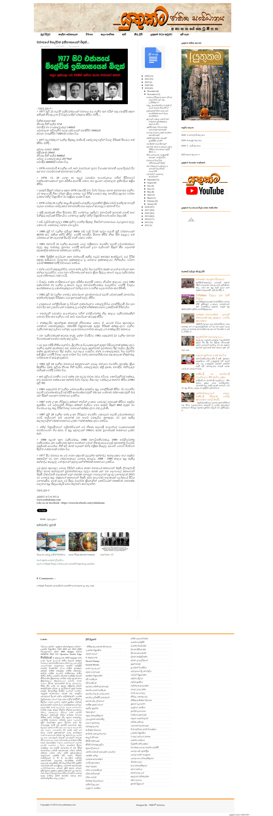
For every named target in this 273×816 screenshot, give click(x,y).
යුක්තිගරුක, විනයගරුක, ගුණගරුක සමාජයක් (157, 128)
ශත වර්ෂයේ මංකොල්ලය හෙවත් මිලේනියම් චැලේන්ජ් (157, 168)
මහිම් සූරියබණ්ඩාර (73, 753)
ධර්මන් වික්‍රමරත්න (59, 699)
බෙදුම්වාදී (57, 740)
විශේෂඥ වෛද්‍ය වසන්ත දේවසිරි (145, 747)
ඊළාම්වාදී (56, 661)
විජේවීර (71, 773)
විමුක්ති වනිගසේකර (139, 744)
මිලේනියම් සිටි (68, 763)
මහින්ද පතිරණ (137, 722)
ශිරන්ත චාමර (136, 762)
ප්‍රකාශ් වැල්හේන (74, 720)
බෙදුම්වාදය (48, 740)
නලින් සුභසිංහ (67, 702)
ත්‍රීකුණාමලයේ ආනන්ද (64, 681)
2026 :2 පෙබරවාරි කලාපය (193, 135)
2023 (147, 82)
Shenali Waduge (93, 661)
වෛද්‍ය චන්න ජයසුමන (140, 755)
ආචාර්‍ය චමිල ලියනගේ (95, 701)
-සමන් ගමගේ (91, 654)
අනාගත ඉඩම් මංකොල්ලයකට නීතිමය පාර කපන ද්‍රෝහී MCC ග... (159, 149)
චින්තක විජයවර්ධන (94, 781)
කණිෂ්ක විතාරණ (93, 730)
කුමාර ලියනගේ (92, 748)
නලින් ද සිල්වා (137, 678)
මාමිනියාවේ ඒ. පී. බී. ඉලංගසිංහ (57, 758)
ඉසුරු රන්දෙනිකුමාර (94, 715)
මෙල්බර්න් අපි (47, 765)
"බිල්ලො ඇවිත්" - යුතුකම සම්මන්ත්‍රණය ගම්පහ (61, 646)
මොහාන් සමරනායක (73, 765)
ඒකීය (64, 660)
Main (43, 519)
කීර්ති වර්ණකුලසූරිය (94, 744)
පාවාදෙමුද (45, 725)
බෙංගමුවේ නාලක (57, 737)
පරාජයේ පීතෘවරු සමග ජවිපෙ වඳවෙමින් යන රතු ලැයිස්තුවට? (159, 100)
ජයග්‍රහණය (59, 666)
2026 (147, 76)
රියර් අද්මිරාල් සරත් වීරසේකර (143, 729)
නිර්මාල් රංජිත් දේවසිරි (71, 713)
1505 (59, 649)
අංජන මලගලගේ (93, 668)
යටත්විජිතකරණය (48, 768)
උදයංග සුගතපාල (93, 723)
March (150, 198)
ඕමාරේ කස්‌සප (75, 660)
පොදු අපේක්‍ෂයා (74, 732)
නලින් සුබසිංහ (54, 702)
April (149, 195)
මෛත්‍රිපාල (58, 765)
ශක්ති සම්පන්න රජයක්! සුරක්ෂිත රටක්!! (156, 139)
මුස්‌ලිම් (79, 763)
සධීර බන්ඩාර (136, 769)
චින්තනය (44, 663)
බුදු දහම (44, 738)
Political (46, 657)
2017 (147, 210)
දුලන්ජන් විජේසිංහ (74, 691)
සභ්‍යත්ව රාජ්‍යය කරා (72, 775)
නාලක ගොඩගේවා (74, 707)
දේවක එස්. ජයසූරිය (71, 693)
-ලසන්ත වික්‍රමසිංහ (93, 650)
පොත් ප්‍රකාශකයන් (56, 732)
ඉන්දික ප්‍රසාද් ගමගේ (94, 704)
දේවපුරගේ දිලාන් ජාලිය (51, 696)
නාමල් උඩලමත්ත (138, 689)
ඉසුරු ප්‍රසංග (52, 519)
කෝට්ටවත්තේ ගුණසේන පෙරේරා (100, 752)
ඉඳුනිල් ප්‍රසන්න (92, 708)
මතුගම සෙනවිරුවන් (66, 743)
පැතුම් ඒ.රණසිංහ (138, 707)
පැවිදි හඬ (55, 725)
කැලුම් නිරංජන (92, 737)
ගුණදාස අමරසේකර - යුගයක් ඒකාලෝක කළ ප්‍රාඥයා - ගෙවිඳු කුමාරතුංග (213, 317)
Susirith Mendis (92, 665)
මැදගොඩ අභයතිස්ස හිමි (51, 763)
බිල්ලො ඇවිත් (76, 735)
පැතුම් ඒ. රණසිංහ (93, 788)
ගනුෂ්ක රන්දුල (92, 755)
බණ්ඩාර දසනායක (48, 735)
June (149, 189)
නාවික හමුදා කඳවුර (49, 710)
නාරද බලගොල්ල (58, 707)
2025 (147, 79)
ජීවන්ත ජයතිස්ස (68, 676)
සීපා (51, 778)
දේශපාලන (68, 696)
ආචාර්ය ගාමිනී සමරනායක (97, 686)
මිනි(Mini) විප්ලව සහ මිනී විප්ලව (213, 297)
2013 (147, 222)
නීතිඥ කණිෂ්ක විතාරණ (71, 715)
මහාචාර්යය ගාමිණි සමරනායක (54, 750)
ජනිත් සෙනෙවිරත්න (139, 638)
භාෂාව (74, 740)
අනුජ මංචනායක (93, 672)
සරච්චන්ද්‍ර (45, 778)
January (150, 204)
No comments (74, 46)
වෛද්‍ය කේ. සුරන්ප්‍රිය (140, 751)
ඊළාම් (49, 660)
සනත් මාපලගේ (137, 773)
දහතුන (44, 691)
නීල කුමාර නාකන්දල (72, 717)
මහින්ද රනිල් (55, 753)
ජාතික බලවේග (56, 673)
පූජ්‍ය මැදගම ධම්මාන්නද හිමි (53, 730)
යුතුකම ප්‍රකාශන (65, 770)
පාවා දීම (77, 722)
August (150, 182)
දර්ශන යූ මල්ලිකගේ (61, 688)
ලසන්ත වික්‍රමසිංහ (138, 733)
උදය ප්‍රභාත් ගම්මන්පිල (95, 719)
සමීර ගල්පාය (136, 780)
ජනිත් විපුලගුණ (70, 663)
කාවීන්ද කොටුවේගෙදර (96, 734)
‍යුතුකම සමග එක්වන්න (239, 814)
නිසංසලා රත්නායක (49, 715)
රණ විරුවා (45, 773)
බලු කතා (66, 735)
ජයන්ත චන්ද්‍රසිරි (74, 666)
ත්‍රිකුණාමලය (46, 681)
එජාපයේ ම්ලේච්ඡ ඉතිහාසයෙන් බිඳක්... (63, 42)
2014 (147, 219)
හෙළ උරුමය (59, 778)
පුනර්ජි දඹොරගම (69, 725)
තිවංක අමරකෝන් (56, 683)
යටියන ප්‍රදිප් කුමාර (65, 768)
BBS (63, 651)
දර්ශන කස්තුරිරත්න (139, 657)
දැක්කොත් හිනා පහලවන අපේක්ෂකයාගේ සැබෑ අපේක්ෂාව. (157, 113)
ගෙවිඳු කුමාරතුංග (93, 763)
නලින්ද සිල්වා (58, 705)
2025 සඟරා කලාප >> (190, 154)
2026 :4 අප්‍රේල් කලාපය (191, 140)
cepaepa (73, 658)
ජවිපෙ (62, 668)
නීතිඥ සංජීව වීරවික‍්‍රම (51, 717)
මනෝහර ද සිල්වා (56, 745)
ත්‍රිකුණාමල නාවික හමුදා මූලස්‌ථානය (66, 678)
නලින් (70, 699)
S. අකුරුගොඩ (59, 658)
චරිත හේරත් (91, 777)
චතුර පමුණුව (91, 766)
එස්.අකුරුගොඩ (92, 726)
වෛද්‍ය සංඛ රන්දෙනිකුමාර (142, 758)
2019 (147, 88)
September (152, 179)
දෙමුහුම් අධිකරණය (50, 693)
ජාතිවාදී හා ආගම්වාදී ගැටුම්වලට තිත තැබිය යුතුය (213, 375)
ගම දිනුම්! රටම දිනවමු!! (156, 144)
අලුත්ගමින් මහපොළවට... (210, 336)
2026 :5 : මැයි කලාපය (190, 146)
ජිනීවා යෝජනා (53, 676)
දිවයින (61, 691)
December (151, 91)
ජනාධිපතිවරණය (56, 663)
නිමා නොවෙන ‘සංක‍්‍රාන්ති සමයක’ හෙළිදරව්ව (157, 156)
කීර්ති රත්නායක (93, 741)
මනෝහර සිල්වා (74, 745)
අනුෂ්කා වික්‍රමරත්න (94, 675)
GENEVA (45, 654)
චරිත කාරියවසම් (93, 773)
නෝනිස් (44, 720)
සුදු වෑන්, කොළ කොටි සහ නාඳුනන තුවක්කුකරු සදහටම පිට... (157, 121)
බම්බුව (59, 735)
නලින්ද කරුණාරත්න (140, 686)
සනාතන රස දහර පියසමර (210, 279)
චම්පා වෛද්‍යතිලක (94, 770)
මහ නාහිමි (54, 748)
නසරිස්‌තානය (70, 705)
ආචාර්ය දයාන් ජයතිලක (96, 690)
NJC (57, 654)
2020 (147, 85)
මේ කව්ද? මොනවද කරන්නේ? (154, 175)
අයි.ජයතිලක (91, 683)
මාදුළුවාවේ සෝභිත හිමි (53, 755)
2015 (147, 216)
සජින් (57, 775)
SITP (67, 658)
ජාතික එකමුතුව (56, 671)
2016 (147, 213)
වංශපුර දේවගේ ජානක (140, 736)
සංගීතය (50, 775)
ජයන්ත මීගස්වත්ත (49, 668)
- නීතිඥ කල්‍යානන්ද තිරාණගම (99, 646)
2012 (147, 225)
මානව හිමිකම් (74, 755)
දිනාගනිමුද (52, 691)
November (152, 94)
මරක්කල (45, 748)
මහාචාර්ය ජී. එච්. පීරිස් (71, 748)
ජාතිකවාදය (70, 673)
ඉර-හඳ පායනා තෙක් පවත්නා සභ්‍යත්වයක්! (158, 133)
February (151, 201)
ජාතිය (79, 673)
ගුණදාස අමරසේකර (94, 759)
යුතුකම (54, 770)
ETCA (79, 651)
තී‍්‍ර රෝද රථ (53, 686)
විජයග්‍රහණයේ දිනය (59, 773)
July (149, 186)
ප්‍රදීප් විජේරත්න (48, 722)
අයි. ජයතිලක (91, 679)
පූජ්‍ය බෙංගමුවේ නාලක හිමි (70, 728)
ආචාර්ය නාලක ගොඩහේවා (97, 694)
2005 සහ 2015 (69, 649)
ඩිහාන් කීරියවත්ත (138, 649)
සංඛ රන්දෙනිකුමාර (139, 765)
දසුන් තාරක (76, 688)
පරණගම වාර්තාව (57, 720)
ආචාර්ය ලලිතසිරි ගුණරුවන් (97, 697)
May (149, 192)
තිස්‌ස (43, 686)
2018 (147, 207)
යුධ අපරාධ (77, 770)
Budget (70, 651)
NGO (52, 654)
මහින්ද (72, 751)
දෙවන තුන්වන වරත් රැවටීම (211, 355)
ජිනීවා (43, 676)
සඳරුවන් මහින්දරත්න (140, 776)
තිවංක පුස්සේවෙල (74, 683)
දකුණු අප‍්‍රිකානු (68, 686)
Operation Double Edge (71, 654)
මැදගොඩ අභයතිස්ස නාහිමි (68, 760)
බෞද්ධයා (66, 740)
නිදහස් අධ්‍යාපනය (74, 710)
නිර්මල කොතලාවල (49, 713)
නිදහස (62, 710)
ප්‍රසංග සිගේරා (64, 722)
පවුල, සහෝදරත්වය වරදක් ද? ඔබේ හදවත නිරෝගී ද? (159, 106)
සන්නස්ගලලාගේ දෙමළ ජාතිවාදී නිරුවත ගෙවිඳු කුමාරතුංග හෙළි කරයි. (213, 396)
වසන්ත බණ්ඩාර (138, 740)
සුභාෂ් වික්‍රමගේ (137, 784)
